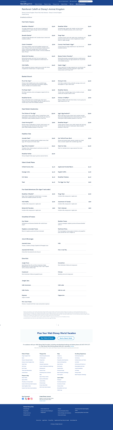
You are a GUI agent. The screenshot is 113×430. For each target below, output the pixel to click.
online (72, 346)
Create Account (42, 400)
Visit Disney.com (23, 1)
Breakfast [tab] (22, 17)
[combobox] (85, 1)
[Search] (79, 1)
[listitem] (56, 46)
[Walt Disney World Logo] (26, 4)
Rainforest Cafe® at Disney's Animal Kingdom (43, 9)
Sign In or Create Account (63, 1)
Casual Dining (25, 14)
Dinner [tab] (30, 17)
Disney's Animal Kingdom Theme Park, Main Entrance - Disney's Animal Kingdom (42, 12)
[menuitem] (70, 1)
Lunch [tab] (27, 17)
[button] (71, 4)
